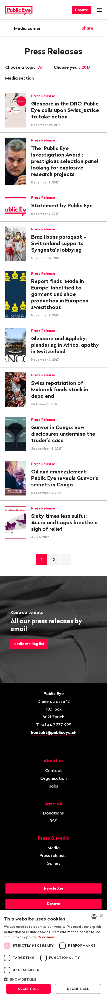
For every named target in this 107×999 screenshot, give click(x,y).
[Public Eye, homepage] (18, 10)
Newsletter (53, 888)
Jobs (53, 786)
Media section (20, 78)
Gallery (53, 863)
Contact (53, 770)
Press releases (53, 855)
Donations (53, 813)
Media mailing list (29, 644)
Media (54, 847)
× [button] (101, 916)
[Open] (100, 28)
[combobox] (94, 916)
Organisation (53, 778)
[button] (53, 979)
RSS (53, 820)
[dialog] (53, 954)
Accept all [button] (28, 989)
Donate (81, 10)
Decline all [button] (78, 989)
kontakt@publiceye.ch (53, 732)
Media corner (27, 28)
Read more (46, 937)
